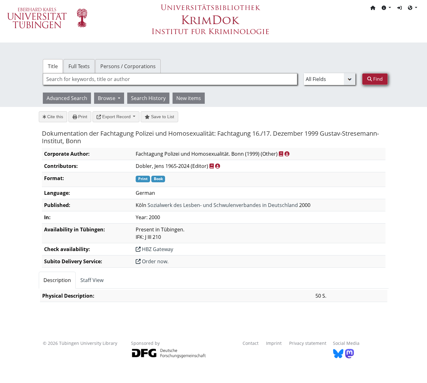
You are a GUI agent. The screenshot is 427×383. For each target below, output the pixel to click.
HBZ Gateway (157, 249)
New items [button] (188, 98)
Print (82, 116)
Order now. (154, 261)
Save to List (162, 116)
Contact (251, 343)
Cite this (54, 116)
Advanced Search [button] (67, 98)
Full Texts (79, 66)
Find (377, 79)
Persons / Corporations (128, 66)
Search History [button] (148, 98)
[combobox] (170, 79)
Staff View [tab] (91, 280)
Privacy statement (307, 343)
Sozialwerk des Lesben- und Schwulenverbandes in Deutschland (223, 205)
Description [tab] (57, 280)
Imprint (274, 343)
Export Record (116, 116)
